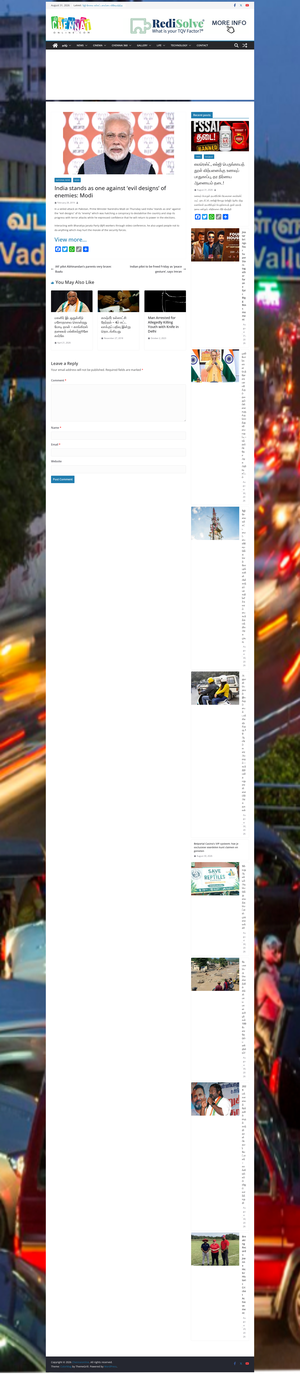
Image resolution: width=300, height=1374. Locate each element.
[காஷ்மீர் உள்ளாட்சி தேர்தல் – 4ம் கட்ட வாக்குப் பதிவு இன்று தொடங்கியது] (118, 293)
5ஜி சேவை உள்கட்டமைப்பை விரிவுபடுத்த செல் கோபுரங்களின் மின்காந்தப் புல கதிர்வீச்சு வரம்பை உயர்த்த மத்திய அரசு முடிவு (244, 576)
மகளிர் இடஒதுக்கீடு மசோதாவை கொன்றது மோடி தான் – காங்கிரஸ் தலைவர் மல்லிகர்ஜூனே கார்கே (71, 326)
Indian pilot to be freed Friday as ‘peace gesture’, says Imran (156, 269)
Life (159, 45)
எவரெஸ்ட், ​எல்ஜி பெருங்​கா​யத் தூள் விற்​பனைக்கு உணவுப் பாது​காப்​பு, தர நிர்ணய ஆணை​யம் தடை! (219, 173)
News (80, 45)
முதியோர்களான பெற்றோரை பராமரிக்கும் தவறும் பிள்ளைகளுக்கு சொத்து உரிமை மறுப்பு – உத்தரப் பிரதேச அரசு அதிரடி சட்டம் (244, 415)
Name (56, 428)
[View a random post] (245, 45)
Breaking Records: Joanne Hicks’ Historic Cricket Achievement (244, 1275)
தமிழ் (64, 45)
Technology (179, 45)
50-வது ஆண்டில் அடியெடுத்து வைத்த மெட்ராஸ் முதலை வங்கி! (244, 897)
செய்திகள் (209, 156)
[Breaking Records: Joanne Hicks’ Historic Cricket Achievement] (215, 1287)
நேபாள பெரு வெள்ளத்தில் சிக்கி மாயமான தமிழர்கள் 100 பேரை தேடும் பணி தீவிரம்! (244, 1007)
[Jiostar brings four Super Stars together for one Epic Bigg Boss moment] (215, 287)
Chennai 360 (120, 45)
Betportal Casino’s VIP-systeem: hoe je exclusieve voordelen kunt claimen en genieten (216, 847)
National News (63, 180)
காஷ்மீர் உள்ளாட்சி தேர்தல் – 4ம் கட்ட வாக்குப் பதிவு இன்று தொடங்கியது (116, 324)
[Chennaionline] (55, 45)
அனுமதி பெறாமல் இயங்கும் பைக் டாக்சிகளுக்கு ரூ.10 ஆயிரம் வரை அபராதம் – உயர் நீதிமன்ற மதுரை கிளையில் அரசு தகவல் (244, 743)
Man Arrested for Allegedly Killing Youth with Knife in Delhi (163, 324)
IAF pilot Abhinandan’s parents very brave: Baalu (83, 269)
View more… (71, 239)
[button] (69, 45)
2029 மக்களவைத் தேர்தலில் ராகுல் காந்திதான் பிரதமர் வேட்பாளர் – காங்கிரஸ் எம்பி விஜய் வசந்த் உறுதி (244, 1144)
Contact (202, 45)
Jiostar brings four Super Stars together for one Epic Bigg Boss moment (244, 275)
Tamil (198, 156)
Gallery (142, 45)
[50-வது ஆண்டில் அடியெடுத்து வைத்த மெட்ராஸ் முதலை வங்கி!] (215, 909)
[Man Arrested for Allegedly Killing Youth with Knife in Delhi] (165, 293)
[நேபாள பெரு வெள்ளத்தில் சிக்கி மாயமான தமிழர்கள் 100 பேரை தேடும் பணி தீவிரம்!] (215, 1019)
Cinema (97, 45)
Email (55, 444)
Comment (58, 380)
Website (56, 461)
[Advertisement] (150, 75)
